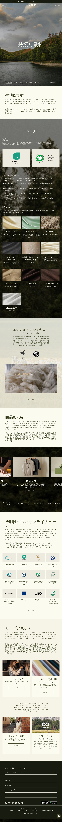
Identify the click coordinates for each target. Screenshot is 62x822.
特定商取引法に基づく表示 (31, 813)
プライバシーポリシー (22, 810)
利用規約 (11, 810)
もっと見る (31, 399)
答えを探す (16, 745)
